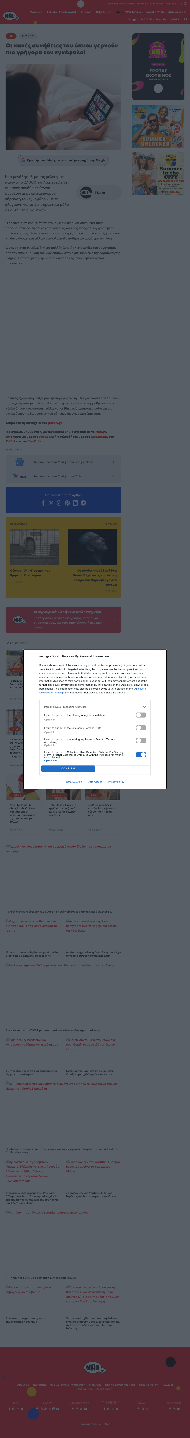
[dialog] (95, 719)
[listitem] (95, 707)
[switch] (141, 715)
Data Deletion (74, 781)
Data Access (95, 781)
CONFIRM (68, 768)
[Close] (159, 656)
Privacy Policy (116, 781)
